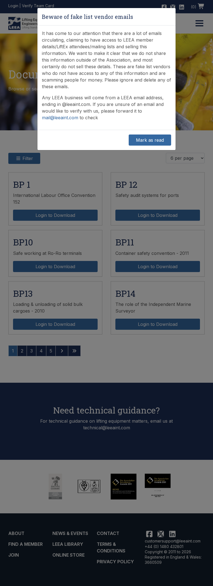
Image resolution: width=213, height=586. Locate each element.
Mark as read (150, 140)
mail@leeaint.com (60, 117)
